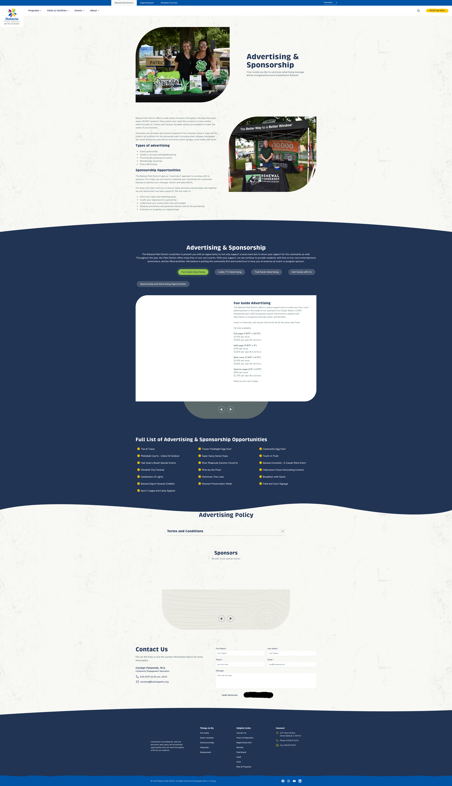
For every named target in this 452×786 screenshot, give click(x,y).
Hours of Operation (244, 737)
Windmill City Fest (169, 3)
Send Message (230, 695)
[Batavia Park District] (12, 16)
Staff (238, 757)
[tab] (193, 272)
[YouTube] (294, 781)
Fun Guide (204, 733)
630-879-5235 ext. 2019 (153, 676)
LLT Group (211, 781)
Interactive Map (207, 742)
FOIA (238, 762)
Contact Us (241, 733)
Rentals (239, 747)
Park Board (241, 752)
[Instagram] (288, 781)
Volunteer (204, 747)
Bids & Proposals (243, 766)
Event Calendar (207, 737)
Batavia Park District (124, 3)
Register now (437, 10)
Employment (205, 752)
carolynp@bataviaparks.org (154, 681)
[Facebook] (283, 781)
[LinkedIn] (300, 781)
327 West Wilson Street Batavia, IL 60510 (290, 734)
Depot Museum (147, 3)
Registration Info (243, 742)
